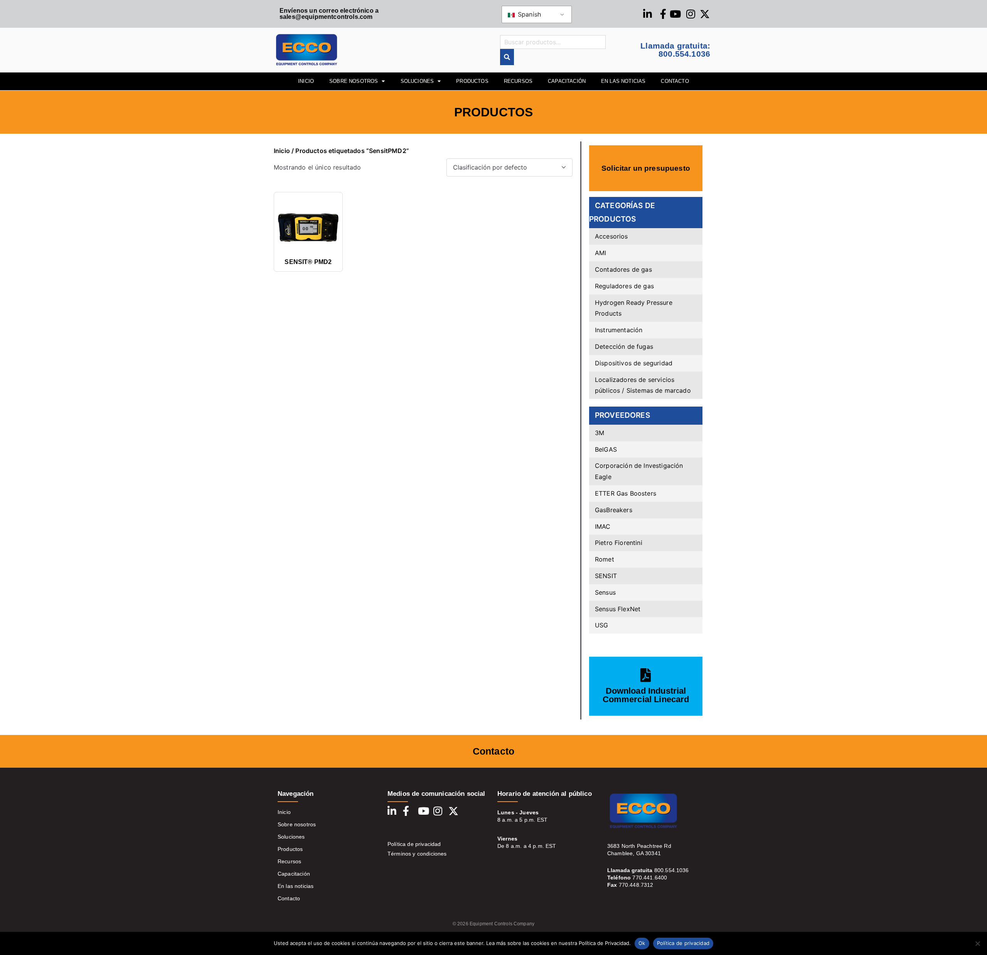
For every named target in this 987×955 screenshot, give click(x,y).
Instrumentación (618, 330)
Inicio (282, 151)
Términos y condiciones (417, 854)
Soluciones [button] (417, 81)
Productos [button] (472, 81)
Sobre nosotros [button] (353, 81)
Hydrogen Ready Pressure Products (633, 308)
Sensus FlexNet (617, 609)
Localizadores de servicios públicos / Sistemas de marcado (643, 385)
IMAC (603, 526)
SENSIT (606, 576)
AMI (600, 253)
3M (599, 433)
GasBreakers (613, 510)
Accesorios (611, 236)
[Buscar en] (507, 57)
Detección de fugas (624, 346)
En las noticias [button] (623, 81)
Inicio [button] (306, 81)
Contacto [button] (675, 81)
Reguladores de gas (624, 286)
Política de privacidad (414, 844)
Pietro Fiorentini (618, 542)
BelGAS (606, 449)
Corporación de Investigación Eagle (639, 471)
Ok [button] (641, 943)
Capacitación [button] (567, 81)
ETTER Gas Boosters (625, 493)
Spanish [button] (528, 14)
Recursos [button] (518, 81)
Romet (604, 559)
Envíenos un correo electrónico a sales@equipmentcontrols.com (329, 13)
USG (601, 625)
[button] (977, 943)
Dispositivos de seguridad (633, 363)
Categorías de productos (622, 212)
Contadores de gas (623, 269)
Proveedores (622, 415)
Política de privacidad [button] (683, 943)
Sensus (605, 592)
